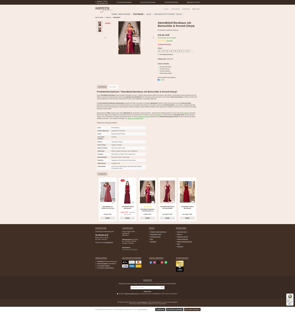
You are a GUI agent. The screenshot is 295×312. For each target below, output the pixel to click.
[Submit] (161, 287)
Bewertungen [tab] (112, 87)
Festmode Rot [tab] (102, 174)
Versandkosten (143, 302)
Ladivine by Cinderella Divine (135, 118)
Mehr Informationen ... (143, 309)
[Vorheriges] (105, 37)
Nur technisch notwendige (174, 309)
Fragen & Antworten (182, 239)
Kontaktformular (108, 242)
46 (192, 51)
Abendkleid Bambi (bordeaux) (128, 207)
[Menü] (292, 294)
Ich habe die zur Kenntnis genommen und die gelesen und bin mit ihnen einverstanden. (148, 293)
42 (184, 51)
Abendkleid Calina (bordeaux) (187, 207)
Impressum (180, 246)
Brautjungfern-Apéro (155, 234)
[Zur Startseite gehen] (103, 9)
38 (175, 51)
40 (179, 51)
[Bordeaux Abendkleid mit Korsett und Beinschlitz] (129, 37)
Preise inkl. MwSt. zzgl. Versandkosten (167, 37)
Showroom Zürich (194, 2)
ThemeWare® (162, 303)
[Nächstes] (153, 37)
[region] (125, 37)
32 (163, 51)
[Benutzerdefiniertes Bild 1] (180, 266)
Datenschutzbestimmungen (184, 241)
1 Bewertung (169, 40)
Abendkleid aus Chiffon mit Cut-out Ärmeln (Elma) (107, 207)
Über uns (179, 234)
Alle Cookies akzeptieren (192, 309)
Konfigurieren (160, 309)
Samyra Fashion (99, 17)
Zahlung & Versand (182, 236)
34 (167, 51)
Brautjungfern (185, 113)
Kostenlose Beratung (125, 2)
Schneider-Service (155, 236)
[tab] (102, 87)
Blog (151, 239)
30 (159, 51)
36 (171, 51)
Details (108, 218)
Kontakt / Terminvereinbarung (158, 232)
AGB (178, 244)
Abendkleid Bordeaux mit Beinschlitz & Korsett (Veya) (147, 210)
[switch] (289, 304)
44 (187, 51)
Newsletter (153, 241)
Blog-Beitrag (158, 114)
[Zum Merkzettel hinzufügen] (113, 202)
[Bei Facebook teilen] (158, 80)
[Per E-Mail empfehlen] (163, 80)
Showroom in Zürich (143, 116)
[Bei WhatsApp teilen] (161, 80)
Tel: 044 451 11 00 (102, 3)
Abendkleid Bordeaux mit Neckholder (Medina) (167, 207)
